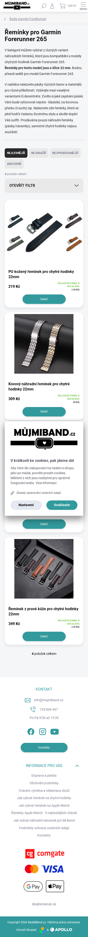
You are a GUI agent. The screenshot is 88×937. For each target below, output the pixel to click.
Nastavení (26, 505)
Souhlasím (62, 505)
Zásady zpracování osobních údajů (38, 493)
